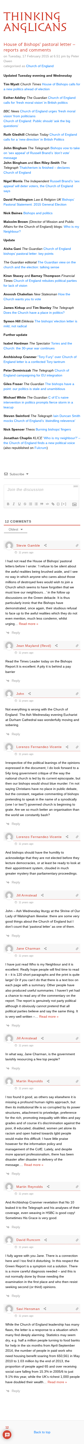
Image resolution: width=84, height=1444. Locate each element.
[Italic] (13, 504)
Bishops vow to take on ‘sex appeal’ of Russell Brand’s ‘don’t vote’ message (42, 153)
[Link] (53, 504)
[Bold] (8, 504)
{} (58, 504)
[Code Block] (47, 504)
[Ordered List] (30, 504)
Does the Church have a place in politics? (34, 312)
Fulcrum (41, 448)
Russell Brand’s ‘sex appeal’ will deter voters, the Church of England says (42, 186)
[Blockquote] (41, 504)
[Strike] (25, 504)
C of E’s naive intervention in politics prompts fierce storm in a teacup (38, 402)
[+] (63, 504)
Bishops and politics (37, 213)
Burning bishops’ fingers (53, 429)
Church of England (40, 66)
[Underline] (19, 504)
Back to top (42, 1432)
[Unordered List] (36, 504)
